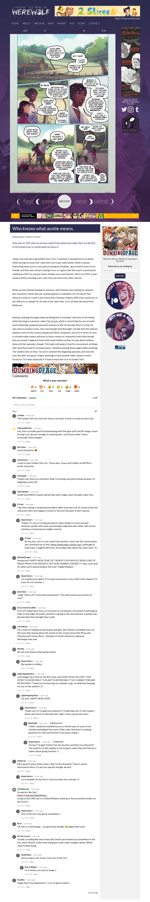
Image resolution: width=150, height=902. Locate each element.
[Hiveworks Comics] (130, 123)
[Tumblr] (137, 109)
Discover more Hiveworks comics (28, 215)
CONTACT (94, 23)
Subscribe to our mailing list (120, 266)
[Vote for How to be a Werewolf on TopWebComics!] (120, 348)
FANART (61, 23)
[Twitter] (124, 109)
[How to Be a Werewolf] (31, 11)
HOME (15, 23)
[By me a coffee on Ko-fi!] (120, 341)
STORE (81, 23)
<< (25, 30)
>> (103, 30)
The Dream (52, 321)
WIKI (51, 23)
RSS (72, 23)
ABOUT (26, 23)
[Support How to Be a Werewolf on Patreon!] (120, 310)
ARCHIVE (39, 23)
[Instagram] (131, 109)
